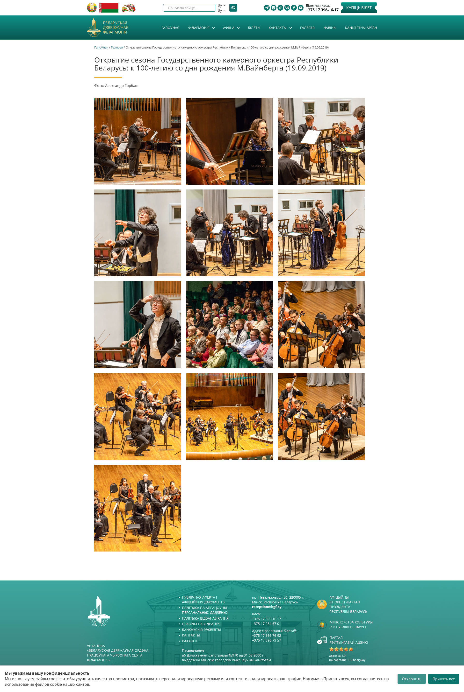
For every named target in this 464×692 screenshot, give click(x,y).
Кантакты (278, 27)
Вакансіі (189, 641)
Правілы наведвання (201, 624)
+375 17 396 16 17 (266, 618)
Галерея (117, 47)
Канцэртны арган (361, 27)
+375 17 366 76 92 (266, 635)
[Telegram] (267, 8)
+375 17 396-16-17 (322, 10)
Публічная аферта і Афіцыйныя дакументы (203, 599)
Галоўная (170, 27)
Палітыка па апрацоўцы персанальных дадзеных (205, 610)
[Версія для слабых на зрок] (233, 8)
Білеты (254, 27)
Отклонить (411, 678)
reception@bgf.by (267, 606)
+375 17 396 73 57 (266, 640)
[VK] (287, 8)
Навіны (329, 27)
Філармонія (199, 27)
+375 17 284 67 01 (266, 623)
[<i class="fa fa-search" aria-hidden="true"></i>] (207, 8)
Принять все (444, 678)
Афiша (229, 27)
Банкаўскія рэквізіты (201, 629)
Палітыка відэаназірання (205, 618)
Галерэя (307, 27)
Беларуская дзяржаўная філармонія (115, 28)
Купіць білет (359, 7)
